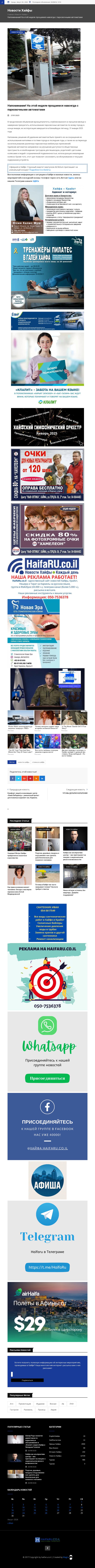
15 (82, 1507)
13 (58, 1507)
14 (70, 1507)
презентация (25, 1404)
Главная (11, 14)
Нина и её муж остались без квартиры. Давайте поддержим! (74, 892)
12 (46, 1507)
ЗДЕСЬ (36, 181)
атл (11, 1404)
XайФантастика (67, 1440)
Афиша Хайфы (67, 1444)
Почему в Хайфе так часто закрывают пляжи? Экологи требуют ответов (46, 887)
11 (35, 1507)
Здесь (71, 178)
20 (58, 1510)
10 (23, 1507)
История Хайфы (67, 1452)
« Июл (10, 1523)
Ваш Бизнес (67, 1448)
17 (23, 1510)
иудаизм (40, 1404)
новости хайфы (23, 762)
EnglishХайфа (67, 1436)
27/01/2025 (15, 115)
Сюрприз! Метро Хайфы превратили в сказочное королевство (17, 855)
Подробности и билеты (40, 170)
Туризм (67, 1460)
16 (12, 1510)
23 (12, 1513)
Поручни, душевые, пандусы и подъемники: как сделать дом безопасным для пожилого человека (35, 1474)
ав (63, 1404)
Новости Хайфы (21, 14)
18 (35, 1510)
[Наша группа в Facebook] (47, 1548)
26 (46, 1513)
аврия (53, 1409)
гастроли (14, 1409)
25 (35, 1513)
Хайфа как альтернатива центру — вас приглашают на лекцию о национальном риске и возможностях (35, 1458)
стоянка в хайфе (38, 762)
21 (70, 1510)
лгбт (72, 1404)
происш (41, 1409)
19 (46, 1510)
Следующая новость (76, 789)
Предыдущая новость (20, 789)
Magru (66, 1557)
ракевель (28, 1409)
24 (23, 1513)
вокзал (53, 1404)
